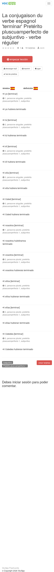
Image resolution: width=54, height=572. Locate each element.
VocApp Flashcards (10, 568)
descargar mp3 (11, 68)
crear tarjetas (44, 362)
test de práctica (11, 74)
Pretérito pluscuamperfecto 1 (14, 365)
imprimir (26, 68)
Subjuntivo (7, 362)
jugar (38, 68)
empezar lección (18, 59)
